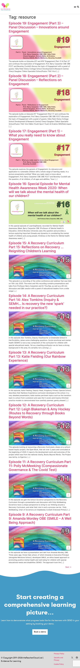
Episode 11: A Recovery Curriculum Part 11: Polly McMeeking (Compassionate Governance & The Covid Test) (40, 466)
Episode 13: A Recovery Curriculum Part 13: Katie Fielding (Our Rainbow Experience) (37, 356)
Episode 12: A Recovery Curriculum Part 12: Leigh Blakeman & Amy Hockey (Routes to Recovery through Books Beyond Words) (39, 411)
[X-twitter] (72, 657)
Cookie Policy (59, 664)
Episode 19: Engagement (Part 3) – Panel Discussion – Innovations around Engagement (39, 27)
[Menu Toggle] (75, 7)
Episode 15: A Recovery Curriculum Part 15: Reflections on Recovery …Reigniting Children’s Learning (36, 247)
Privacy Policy (59, 654)
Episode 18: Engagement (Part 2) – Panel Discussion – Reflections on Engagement (36, 80)
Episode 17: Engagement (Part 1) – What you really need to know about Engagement (37, 135)
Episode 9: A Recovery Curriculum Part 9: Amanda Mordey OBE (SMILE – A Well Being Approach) (40, 518)
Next (68, 567)
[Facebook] (77, 657)
